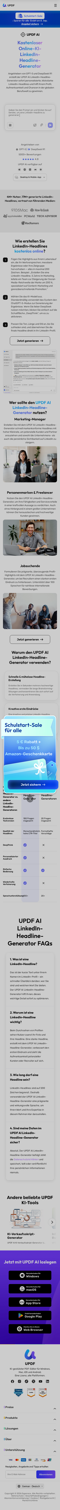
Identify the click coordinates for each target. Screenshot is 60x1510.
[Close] (30, 799)
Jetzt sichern (31, 785)
